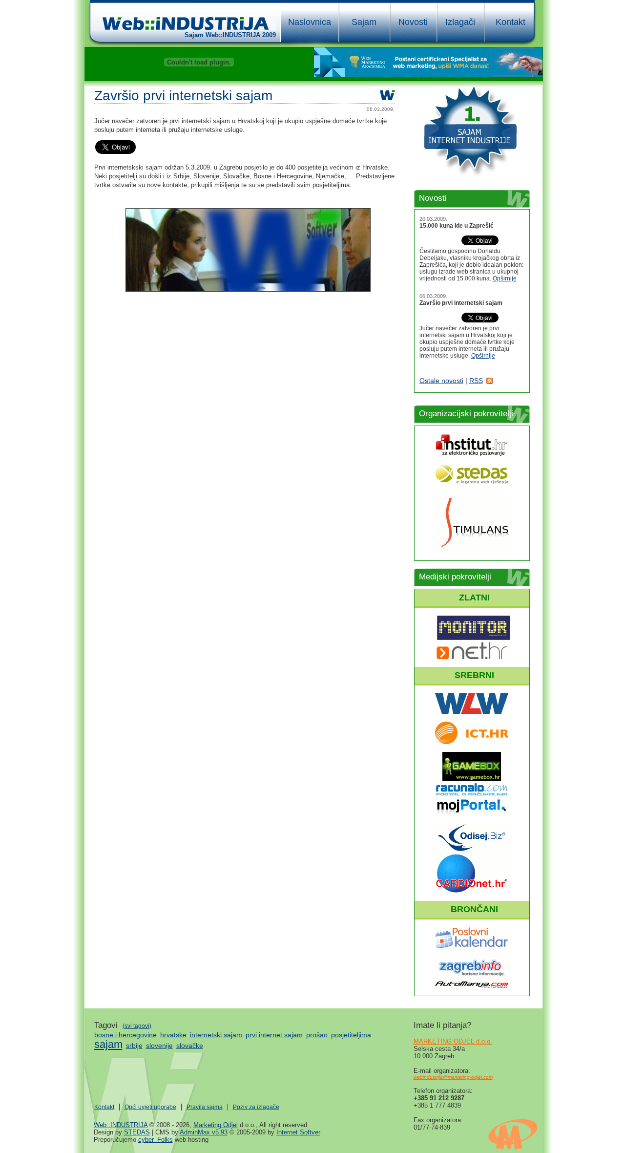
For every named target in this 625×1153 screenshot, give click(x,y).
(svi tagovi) (137, 1026)
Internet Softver (298, 1132)
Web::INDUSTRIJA (120, 1125)
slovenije (159, 1045)
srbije (134, 1045)
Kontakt (510, 22)
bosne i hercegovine (125, 1035)
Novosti (413, 22)
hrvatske (173, 1035)
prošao (317, 1035)
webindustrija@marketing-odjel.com (453, 1077)
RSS (476, 380)
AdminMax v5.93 (204, 1132)
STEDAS (137, 1132)
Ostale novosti (441, 380)
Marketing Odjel (215, 1125)
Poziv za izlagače (256, 1107)
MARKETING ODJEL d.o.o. (453, 1041)
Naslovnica (309, 22)
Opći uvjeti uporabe (150, 1107)
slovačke (189, 1045)
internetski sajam (216, 1035)
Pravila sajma (205, 1107)
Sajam (364, 22)
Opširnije (505, 278)
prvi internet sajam (274, 1035)
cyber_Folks (155, 1139)
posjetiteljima (351, 1035)
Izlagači (460, 22)
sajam (108, 1044)
